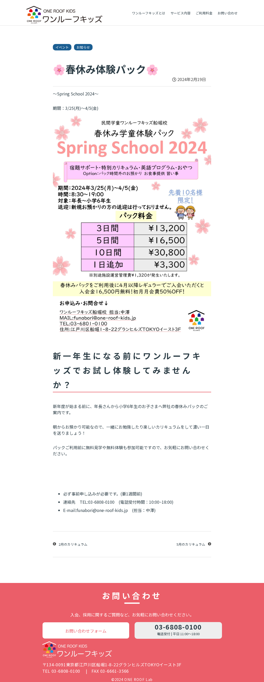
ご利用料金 (204, 13)
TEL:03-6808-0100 (97, 502)
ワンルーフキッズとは (148, 13)
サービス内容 (180, 13)
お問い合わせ (228, 13)
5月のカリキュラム (191, 544)
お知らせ (83, 47)
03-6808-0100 (178, 626)
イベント (62, 47)
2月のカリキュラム (73, 544)
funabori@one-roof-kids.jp (102, 510)
